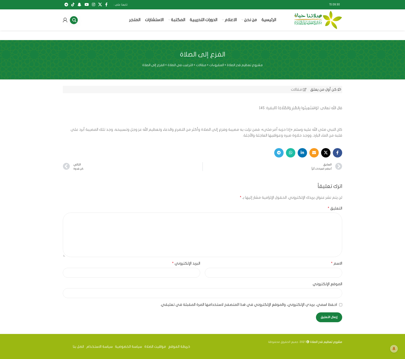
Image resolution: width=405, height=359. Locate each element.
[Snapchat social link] (79, 4)
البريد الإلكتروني (186, 263)
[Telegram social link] (66, 4)
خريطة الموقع (179, 346)
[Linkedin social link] (302, 152)
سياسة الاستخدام (99, 346)
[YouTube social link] (86, 4)
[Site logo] (318, 20)
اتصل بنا (78, 346)
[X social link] (100, 4)
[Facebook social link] (106, 4)
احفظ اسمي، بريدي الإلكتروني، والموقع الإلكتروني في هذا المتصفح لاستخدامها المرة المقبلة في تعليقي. (248, 305)
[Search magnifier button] (76, 20)
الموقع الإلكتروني (327, 284)
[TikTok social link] (73, 4)
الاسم (336, 263)
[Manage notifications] (394, 348)
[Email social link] (314, 152)
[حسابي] (65, 20)
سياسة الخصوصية (128, 346)
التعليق (335, 208)
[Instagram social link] (93, 4)
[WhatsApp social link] (290, 152)
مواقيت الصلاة (155, 346)
